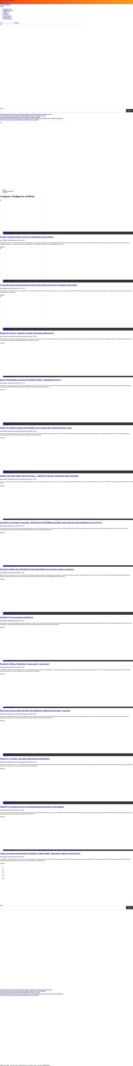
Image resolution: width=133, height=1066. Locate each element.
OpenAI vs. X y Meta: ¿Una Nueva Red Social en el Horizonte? (25, 759)
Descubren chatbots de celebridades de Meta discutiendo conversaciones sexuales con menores (37, 569)
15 (3, 878)
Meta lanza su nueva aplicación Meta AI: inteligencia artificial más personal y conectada (35, 711)
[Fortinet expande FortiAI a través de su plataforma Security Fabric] (23, 229)
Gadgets (5, 13)
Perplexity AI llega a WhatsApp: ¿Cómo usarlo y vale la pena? (24, 664)
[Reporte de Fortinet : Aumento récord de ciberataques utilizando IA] (23, 325)
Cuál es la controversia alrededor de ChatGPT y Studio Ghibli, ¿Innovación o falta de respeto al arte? (40, 853)
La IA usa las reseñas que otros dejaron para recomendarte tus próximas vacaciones (20, 117)
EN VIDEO (6, 14)
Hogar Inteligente (7, 16)
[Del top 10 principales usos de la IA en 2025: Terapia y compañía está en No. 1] (23, 374)
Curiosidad (5, 423)
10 (3, 875)
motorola (5, 614)
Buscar (1, 108)
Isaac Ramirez (3, 240)
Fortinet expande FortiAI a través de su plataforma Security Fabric (26, 237)
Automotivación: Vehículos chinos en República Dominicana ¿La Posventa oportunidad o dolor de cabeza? (26, 114)
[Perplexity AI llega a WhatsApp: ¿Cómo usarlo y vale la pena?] (23, 658)
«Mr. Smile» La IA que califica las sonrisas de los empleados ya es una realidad (19, 119)
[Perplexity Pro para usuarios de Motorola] (23, 610)
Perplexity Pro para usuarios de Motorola (16, 617)
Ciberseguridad (6, 17)
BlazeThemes (46, 1065)
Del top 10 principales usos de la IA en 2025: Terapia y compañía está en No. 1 (30, 380)
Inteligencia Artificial (8, 10)
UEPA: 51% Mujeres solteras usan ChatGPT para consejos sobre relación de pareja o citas (36, 428)
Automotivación (7, 9)
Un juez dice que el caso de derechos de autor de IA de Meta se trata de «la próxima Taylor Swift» (38, 285)
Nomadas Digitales (7, 18)
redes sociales (6, 755)
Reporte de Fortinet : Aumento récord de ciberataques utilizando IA (27, 333)
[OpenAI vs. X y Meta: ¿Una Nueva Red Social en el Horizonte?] (23, 751)
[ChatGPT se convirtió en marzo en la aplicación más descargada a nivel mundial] (23, 799)
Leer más (2, 246)
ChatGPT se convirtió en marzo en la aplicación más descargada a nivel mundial (32, 807)
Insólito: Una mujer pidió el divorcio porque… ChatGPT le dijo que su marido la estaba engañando (39, 476)
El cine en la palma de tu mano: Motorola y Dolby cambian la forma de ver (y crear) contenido (23, 115)
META (5, 281)
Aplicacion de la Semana (9, 802)
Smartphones (6, 11)
